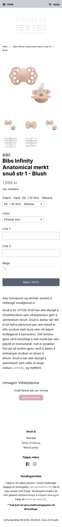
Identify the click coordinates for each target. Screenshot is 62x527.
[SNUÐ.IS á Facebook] (27, 464)
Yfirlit (9, 4)
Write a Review (31, 397)
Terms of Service (31, 442)
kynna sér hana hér (35, 499)
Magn (6, 263)
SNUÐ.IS (35, 520)
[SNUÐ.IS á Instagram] (34, 464)
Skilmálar (31, 438)
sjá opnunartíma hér (41, 486)
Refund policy (31, 447)
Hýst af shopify (50, 520)
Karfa (56, 4)
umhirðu (18, 367)
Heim (4, 46)
